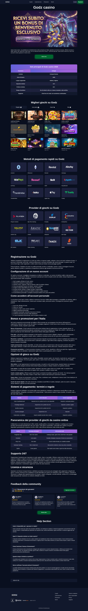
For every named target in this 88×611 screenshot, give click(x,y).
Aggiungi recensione (69, 490)
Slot (68, 107)
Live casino (34, 107)
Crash (51, 107)
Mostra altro (44, 512)
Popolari (18, 107)
